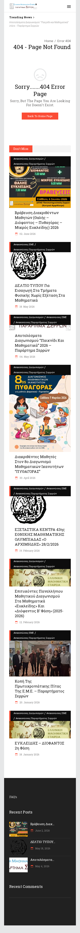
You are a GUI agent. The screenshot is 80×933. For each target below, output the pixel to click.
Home (48, 41)
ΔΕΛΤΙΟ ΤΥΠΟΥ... (42, 842)
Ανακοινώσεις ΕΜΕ (24, 244)
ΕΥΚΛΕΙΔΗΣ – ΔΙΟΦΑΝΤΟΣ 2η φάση (39, 746)
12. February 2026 (29, 622)
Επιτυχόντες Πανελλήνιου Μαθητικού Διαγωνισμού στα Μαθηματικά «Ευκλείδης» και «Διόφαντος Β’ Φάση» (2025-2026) (39, 603)
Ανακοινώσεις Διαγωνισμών (28, 158)
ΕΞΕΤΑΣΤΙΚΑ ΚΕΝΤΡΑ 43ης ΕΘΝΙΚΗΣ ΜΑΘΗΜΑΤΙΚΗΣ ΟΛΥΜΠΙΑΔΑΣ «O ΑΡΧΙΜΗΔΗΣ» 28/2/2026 (40, 537)
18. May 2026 (26, 306)
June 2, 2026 (42, 830)
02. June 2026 (27, 233)
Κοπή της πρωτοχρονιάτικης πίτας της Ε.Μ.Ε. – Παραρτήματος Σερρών (39, 688)
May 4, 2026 (41, 866)
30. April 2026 (27, 477)
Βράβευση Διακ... (42, 824)
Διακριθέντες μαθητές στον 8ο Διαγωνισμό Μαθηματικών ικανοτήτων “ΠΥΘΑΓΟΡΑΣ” (39, 464)
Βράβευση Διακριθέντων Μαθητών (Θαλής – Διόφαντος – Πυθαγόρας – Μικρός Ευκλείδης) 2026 (38, 220)
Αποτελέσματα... (42, 860)
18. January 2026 (29, 754)
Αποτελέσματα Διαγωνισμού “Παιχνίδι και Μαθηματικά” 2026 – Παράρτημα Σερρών (39, 343)
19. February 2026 (29, 550)
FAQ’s (13, 797)
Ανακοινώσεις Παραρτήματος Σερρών (34, 163)
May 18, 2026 (42, 848)
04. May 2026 (27, 356)
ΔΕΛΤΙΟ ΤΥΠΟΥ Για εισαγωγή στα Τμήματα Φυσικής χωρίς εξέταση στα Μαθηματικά (40, 293)
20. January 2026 (29, 702)
